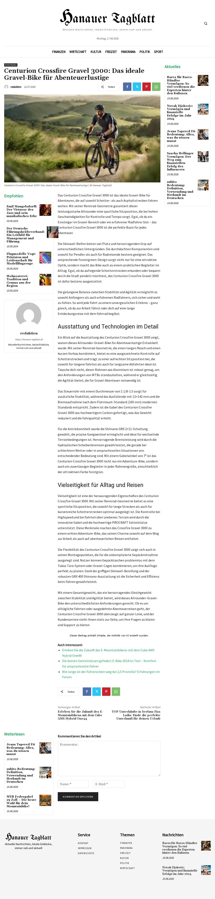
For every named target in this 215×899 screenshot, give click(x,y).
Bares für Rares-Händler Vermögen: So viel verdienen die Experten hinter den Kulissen (181, 85)
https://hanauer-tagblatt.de (29, 339)
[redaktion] (7, 87)
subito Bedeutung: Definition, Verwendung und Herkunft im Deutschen (21, 775)
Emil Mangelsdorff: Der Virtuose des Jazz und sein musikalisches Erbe (22, 211)
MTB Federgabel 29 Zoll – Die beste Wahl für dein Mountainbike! (21, 801)
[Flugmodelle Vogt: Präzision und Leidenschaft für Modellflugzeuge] (45, 257)
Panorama (11, 65)
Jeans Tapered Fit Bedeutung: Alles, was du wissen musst (21, 749)
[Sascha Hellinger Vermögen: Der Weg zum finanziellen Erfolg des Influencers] (203, 156)
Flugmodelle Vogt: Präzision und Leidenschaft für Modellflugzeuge (21, 259)
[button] (205, 23)
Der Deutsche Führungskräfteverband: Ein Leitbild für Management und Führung (26, 235)
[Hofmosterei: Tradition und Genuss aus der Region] (45, 279)
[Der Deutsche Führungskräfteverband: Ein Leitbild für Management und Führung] (52, 232)
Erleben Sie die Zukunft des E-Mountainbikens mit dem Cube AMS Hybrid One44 (80, 715)
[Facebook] (127, 86)
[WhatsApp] (156, 86)
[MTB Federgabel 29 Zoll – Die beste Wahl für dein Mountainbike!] (45, 800)
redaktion (15, 87)
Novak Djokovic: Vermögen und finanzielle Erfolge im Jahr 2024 (180, 112)
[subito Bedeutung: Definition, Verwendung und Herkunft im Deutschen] (45, 772)
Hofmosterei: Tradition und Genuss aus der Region (19, 281)
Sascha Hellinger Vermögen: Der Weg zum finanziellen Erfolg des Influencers (180, 161)
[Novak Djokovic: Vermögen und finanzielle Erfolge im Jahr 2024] (203, 109)
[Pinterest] (146, 86)
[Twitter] (137, 86)
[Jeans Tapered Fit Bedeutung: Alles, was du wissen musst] (45, 748)
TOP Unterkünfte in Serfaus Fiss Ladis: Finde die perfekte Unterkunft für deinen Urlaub (136, 715)
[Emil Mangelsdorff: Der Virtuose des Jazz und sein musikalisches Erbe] (45, 210)
